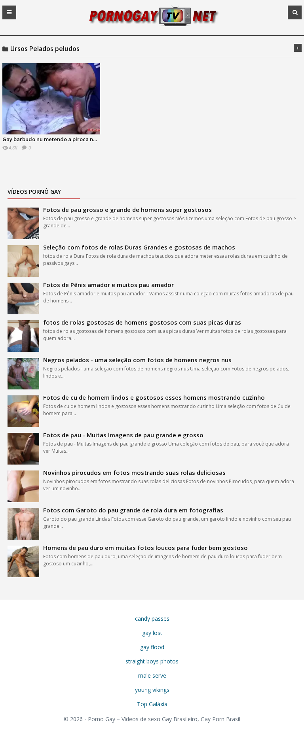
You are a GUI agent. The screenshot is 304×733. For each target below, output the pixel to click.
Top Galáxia (152, 704)
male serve (152, 675)
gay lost (152, 633)
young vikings (152, 689)
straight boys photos (152, 661)
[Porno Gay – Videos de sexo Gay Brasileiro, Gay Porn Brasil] (152, 25)
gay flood (152, 647)
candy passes (152, 618)
